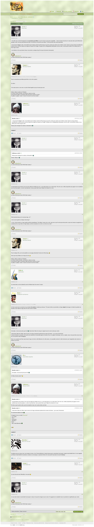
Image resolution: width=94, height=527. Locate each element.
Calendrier (76, 11)
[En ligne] (22, 270)
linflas (20, 270)
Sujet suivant (23, 511)
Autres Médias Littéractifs (22, 17)
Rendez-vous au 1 (13, 17)
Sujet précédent (15, 511)
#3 (82, 115)
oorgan (25, 463)
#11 (82, 366)
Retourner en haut (29, 523)
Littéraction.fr (30, 17)
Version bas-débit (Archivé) (39, 523)
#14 (82, 471)
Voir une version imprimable (16, 516)
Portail (52, 11)
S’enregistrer (29, 13)
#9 (82, 304)
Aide (82, 11)
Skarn (18, 293)
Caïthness (25, 103)
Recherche (59, 11)
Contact (19, 523)
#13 (82, 450)
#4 (82, 149)
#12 (82, 395)
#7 (82, 250)
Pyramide (25, 415)
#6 (82, 214)
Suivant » (24, 21)
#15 (82, 494)
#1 (82, 38)
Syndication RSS (62, 523)
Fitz (24, 355)
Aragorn (25, 65)
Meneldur (24, 440)
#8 (82, 281)
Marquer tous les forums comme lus (51, 523)
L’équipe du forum (14, 523)
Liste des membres (68, 11)
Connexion (23, 13)
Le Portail (24, 523)
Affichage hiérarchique (77, 23)
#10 (82, 328)
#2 (82, 76)
